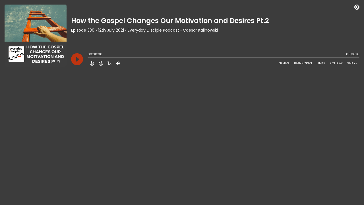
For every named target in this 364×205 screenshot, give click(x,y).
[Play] (77, 59)
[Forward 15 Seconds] (100, 63)
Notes (284, 63)
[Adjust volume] (118, 63)
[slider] (89, 58)
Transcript (302, 63)
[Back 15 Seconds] (92, 63)
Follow (336, 63)
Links (321, 63)
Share (352, 63)
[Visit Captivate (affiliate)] (356, 8)
